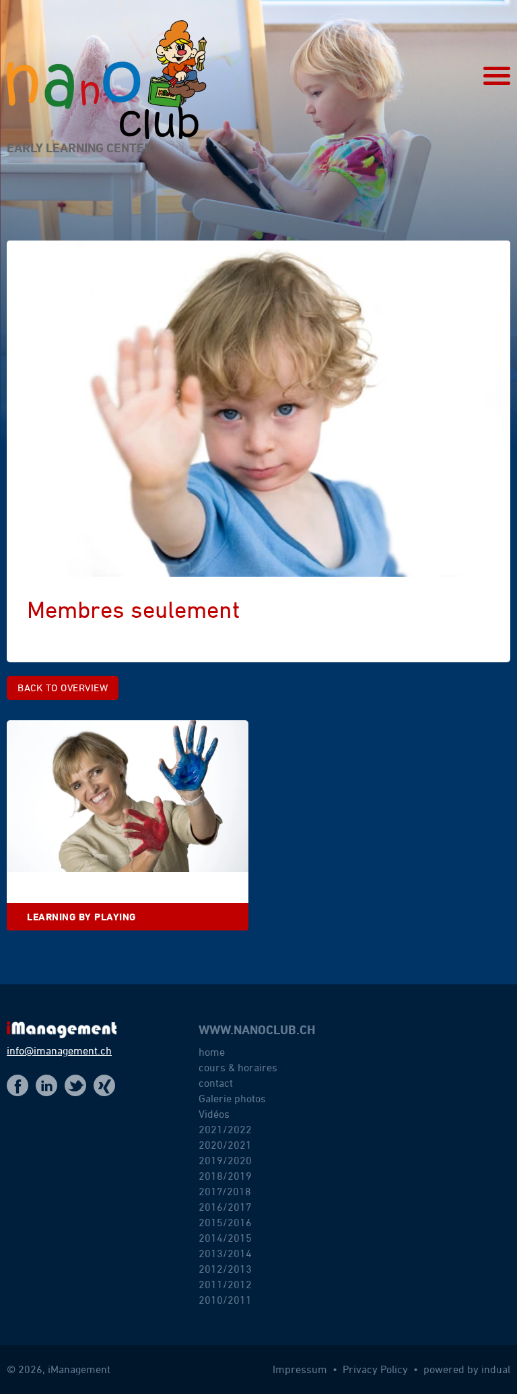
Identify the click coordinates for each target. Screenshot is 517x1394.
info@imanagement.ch (59, 1050)
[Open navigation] (496, 76)
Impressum (301, 1369)
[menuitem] (274, 1173)
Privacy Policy (377, 1369)
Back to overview (63, 687)
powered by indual (466, 1369)
